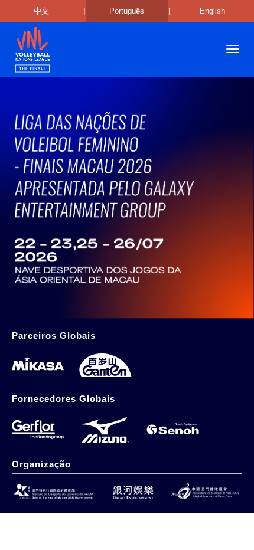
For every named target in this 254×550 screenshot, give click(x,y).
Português (126, 10)
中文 (41, 10)
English (212, 10)
